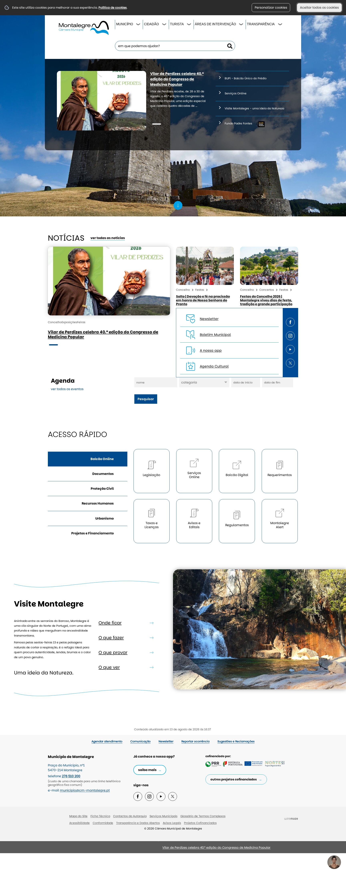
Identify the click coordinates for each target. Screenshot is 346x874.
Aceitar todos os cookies (319, 7)
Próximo (101, 849)
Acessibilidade (79, 823)
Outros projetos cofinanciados (233, 779)
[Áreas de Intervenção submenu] (241, 25)
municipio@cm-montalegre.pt (85, 790)
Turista (177, 24)
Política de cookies (113, 7)
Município (124, 24)
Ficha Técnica (100, 816)
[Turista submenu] (189, 25)
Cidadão (151, 24)
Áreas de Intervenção (215, 24)
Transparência (261, 24)
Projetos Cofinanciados (200, 823)
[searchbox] (175, 46)
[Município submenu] (138, 25)
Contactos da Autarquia (130, 816)
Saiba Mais (147, 770)
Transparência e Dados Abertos (138, 823)
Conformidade (103, 823)
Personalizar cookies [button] (271, 7)
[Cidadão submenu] (164, 25)
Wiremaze (291, 819)
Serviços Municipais (163, 816)
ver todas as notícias (108, 238)
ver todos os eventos (67, 389)
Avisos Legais (172, 823)
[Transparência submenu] (280, 25)
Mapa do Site (78, 816)
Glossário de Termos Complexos (202, 816)
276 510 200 (71, 776)
